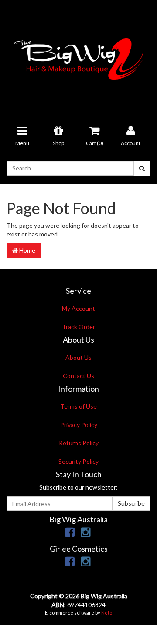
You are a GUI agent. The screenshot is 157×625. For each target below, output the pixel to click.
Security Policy (78, 461)
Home (26, 250)
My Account (78, 308)
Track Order (78, 326)
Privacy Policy (78, 424)
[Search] (141, 168)
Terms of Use (78, 406)
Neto (106, 612)
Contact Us (78, 375)
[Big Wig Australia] (78, 56)
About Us (78, 357)
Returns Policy (79, 443)
